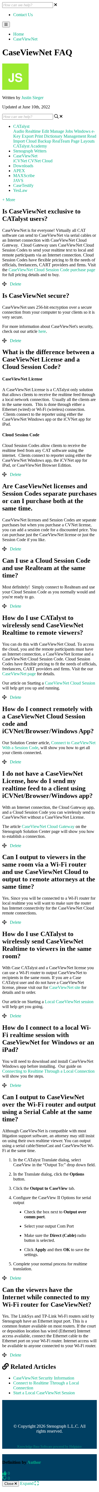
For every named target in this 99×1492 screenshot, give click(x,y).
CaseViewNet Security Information (43, 1378)
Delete (15, 284)
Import (19, 141)
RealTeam (61, 141)
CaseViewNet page (19, 673)
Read (91, 136)
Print (39, 136)
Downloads (23, 165)
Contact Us (23, 14)
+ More (8, 199)
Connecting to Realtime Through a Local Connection (48, 1071)
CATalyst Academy (30, 146)
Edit (45, 131)
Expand (27, 1483)
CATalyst (21, 126)
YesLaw (20, 190)
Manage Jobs (61, 131)
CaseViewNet (25, 39)
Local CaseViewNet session (69, 1001)
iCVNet (20, 160)
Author (34, 1462)
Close (9, 1484)
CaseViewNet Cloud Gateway (48, 826)
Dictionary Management (65, 136)
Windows (82, 131)
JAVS (18, 180)
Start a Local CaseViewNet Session (44, 1392)
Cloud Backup (38, 141)
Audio (18, 131)
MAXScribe (24, 175)
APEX (19, 170)
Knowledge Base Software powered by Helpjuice (49, 1446)
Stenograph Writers (29, 151)
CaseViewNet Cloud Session (70, 683)
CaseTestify (23, 185)
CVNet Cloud (40, 160)
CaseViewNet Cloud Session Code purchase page (52, 269)
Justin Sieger (32, 97)
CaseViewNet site (64, 987)
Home (18, 34)
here (42, 331)
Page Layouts (83, 141)
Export (28, 136)
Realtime (33, 131)
